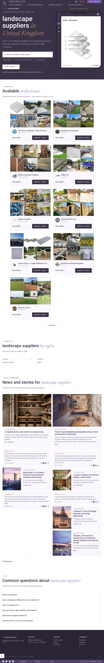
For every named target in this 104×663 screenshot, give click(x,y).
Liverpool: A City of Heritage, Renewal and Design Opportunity (85, 513)
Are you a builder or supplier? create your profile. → (23, 72)
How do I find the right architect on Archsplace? (19, 610)
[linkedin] (46, 463)
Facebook (82, 642)
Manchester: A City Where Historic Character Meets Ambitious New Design (33, 475)
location (25, 485)
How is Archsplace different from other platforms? (20, 600)
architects (7, 60)
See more (52, 325)
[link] (76, 2)
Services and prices (74, 5)
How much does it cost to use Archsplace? (17, 621)
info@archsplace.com (35, 640)
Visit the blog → (8, 561)
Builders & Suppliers (55, 5)
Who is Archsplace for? (10, 605)
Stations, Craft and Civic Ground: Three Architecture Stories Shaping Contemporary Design (85, 539)
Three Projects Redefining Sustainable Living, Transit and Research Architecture (76, 433)
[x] (48, 463)
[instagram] (43, 463)
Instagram (82, 640)
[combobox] (29, 54)
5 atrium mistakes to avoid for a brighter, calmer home (86, 476)
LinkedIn (81, 644)
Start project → (11, 67)
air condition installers (23, 60)
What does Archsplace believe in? (14, 616)
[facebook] (41, 463)
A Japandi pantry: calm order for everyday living (24, 432)
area (6, 442)
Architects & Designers (35, 5)
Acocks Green (40, 60)
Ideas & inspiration (15, 5)
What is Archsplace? (9, 595)
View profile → (17, 138)
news (56, 444)
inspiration (11, 442)
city (30, 485)
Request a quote (40, 137)
